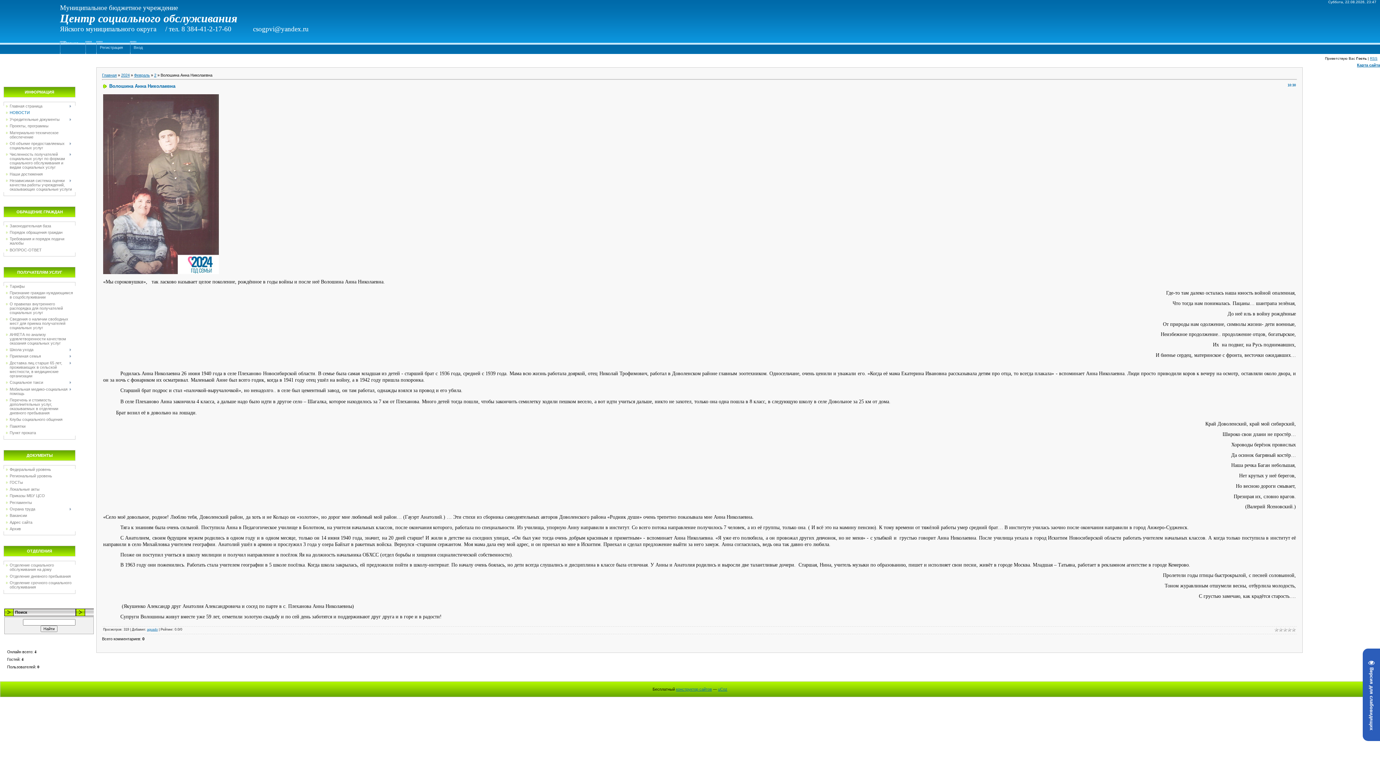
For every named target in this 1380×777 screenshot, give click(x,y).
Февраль (142, 75)
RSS (1373, 58)
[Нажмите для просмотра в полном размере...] (161, 97)
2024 (125, 75)
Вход (138, 47)
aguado (152, 629)
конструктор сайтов (694, 689)
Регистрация (111, 47)
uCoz (722, 689)
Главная (71, 43)
